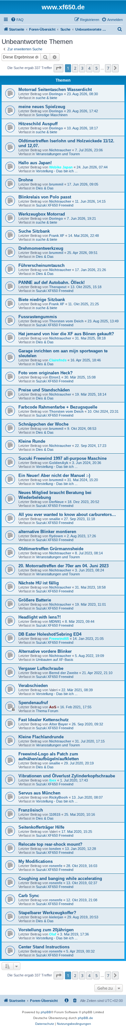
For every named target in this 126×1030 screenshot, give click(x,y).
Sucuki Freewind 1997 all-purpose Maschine (62, 458)
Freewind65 (59, 639)
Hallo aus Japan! (35, 162)
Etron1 (54, 377)
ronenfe (55, 866)
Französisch (30, 810)
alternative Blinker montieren (47, 531)
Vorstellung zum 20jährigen (46, 929)
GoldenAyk (58, 463)
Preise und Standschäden (44, 390)
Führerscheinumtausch (41, 265)
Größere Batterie (34, 600)
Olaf (52, 934)
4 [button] (89, 68)
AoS (52, 707)
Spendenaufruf (33, 702)
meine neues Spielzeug (41, 106)
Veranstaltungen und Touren (58, 154)
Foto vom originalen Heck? (45, 372)
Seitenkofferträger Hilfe (41, 827)
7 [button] (108, 68)
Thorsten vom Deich (66, 321)
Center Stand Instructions (43, 946)
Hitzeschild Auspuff (38, 123)
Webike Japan (61, 167)
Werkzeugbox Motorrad (41, 214)
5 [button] (96, 68)
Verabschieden (33, 685)
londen (55, 849)
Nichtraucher (60, 150)
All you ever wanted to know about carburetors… (67, 514)
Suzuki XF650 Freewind (54, 205)
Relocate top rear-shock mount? (50, 844)
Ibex (52, 780)
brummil (56, 184)
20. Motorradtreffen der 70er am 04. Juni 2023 (63, 565)
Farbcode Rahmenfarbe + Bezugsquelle (57, 407)
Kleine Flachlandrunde (41, 736)
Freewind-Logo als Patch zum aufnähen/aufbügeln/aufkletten (48, 756)
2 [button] (75, 68)
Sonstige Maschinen (52, 115)
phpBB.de (85, 1018)
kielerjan (56, 917)
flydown (56, 536)
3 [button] (82, 68)
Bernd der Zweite (63, 673)
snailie (54, 519)
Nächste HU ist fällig (38, 583)
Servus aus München (39, 793)
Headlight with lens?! (39, 617)
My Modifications (35, 861)
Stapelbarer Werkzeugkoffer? (47, 912)
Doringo (56, 94)
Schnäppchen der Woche (43, 424)
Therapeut (58, 287)
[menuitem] (17, 20)
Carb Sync (28, 895)
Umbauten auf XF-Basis (54, 659)
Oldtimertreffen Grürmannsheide (50, 548)
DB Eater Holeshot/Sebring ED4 (49, 634)
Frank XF (56, 235)
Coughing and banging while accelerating (60, 878)
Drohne (25, 179)
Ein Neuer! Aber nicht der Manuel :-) (54, 475)
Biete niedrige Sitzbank (41, 299)
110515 (54, 814)
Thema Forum (47, 711)
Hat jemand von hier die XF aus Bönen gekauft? (66, 333)
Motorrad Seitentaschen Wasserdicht (55, 89)
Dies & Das (45, 188)
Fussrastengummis (37, 316)
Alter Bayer (58, 724)
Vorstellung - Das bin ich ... (57, 171)
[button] (58, 68)
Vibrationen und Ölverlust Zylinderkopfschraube (66, 775)
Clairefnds (58, 360)
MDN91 (55, 621)
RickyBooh (58, 797)
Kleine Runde (31, 441)
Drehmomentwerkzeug (40, 248)
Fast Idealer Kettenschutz (43, 719)
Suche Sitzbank (34, 231)
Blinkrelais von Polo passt (44, 197)
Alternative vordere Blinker (45, 651)
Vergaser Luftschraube (40, 668)
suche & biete (46, 98)
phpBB (46, 1012)
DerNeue (56, 502)
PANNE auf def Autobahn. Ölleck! (51, 282)
